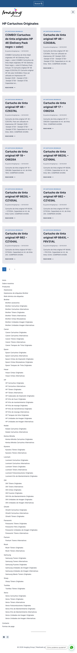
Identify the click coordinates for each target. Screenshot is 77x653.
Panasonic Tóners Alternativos (16, 533)
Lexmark (7, 457)
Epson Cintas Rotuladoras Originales (19, 362)
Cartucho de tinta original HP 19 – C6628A (16, 155)
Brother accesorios (12, 303)
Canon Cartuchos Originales (16, 332)
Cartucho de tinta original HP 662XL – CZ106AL (55, 155)
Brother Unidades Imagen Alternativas (19, 325)
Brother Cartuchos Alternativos (17, 309)
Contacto (5, 623)
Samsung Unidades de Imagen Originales (21, 568)
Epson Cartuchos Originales (15, 353)
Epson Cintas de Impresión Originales (19, 359)
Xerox (6, 593)
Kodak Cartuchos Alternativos (16, 432)
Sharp (6, 578)
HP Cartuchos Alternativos (15, 386)
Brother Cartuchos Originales (16, 306)
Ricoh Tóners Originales (14, 548)
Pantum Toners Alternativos (15, 540)
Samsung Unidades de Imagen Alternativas (21, 571)
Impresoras (8, 290)
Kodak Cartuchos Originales (15, 429)
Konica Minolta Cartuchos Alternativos (19, 442)
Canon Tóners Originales (14, 339)
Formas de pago (8, 626)
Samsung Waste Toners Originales (18, 574)
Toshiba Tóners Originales (15, 589)
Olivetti (6, 507)
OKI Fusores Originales (13, 493)
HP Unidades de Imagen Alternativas (19, 422)
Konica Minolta (9, 436)
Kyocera (7, 446)
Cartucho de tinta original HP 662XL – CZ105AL (17, 196)
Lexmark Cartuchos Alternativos (17, 463)
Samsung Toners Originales (15, 558)
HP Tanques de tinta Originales (17, 415)
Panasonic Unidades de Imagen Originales (21, 530)
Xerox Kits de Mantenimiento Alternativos (21, 612)
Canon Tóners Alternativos (15, 342)
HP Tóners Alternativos (14, 393)
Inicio (4, 280)
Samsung (7, 555)
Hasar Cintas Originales (14, 373)
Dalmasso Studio (53, 647)
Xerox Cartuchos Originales (15, 596)
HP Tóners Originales (13, 389)
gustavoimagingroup (13, 51)
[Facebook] (3, 637)
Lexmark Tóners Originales (15, 467)
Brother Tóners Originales (15, 312)
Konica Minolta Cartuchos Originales (19, 439)
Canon (6, 329)
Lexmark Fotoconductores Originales (19, 473)
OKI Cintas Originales (13, 490)
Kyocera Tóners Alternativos (16, 453)
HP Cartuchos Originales (14, 31)
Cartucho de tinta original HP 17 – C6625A (54, 107)
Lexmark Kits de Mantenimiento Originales (21, 476)
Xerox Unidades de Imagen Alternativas (20, 618)
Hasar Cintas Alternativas (15, 376)
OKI (5, 480)
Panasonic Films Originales (15, 527)
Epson (6, 349)
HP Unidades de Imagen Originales (18, 418)
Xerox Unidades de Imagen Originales (19, 615)
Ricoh (6, 544)
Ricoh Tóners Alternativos (15, 551)
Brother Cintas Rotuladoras (15, 319)
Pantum (7, 537)
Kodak (6, 426)
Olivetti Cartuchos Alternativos (16, 513)
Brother (6, 299)
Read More (10, 87)
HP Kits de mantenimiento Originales (19, 402)
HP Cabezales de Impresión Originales (19, 396)
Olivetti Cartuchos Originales (16, 510)
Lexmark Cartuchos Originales (16, 460)
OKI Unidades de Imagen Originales (18, 499)
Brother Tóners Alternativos (15, 316)
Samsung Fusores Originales (16, 565)
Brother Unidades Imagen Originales (19, 322)
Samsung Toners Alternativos (16, 561)
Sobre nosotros (8, 283)
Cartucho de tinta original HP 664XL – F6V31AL (56, 237)
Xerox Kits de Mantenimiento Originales (20, 609)
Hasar (6, 369)
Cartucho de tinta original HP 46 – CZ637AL (16, 107)
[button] (71, 647)
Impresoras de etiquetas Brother (16, 293)
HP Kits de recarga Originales (16, 405)
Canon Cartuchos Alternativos (16, 336)
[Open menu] (73, 12)
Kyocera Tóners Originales (15, 450)
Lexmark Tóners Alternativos (16, 470)
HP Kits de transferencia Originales (18, 409)
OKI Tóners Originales (13, 483)
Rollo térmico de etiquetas (14, 296)
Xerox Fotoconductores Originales (18, 605)
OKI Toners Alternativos (14, 487)
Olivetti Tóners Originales (14, 516)
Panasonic (8, 520)
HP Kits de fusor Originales (15, 399)
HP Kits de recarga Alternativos (17, 412)
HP (5, 380)
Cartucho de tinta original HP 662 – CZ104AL (16, 237)
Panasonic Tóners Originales (16, 523)
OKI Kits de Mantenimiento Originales (19, 496)
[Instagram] (7, 637)
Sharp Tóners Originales (14, 581)
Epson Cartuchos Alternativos (16, 356)
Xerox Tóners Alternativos (15, 602)
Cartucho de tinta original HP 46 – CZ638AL (54, 38)
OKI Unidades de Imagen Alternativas (19, 503)
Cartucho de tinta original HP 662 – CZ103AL (54, 196)
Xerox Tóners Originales (14, 599)
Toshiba (7, 585)
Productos (6, 287)
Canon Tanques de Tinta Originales (18, 345)
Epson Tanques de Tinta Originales (18, 365)
